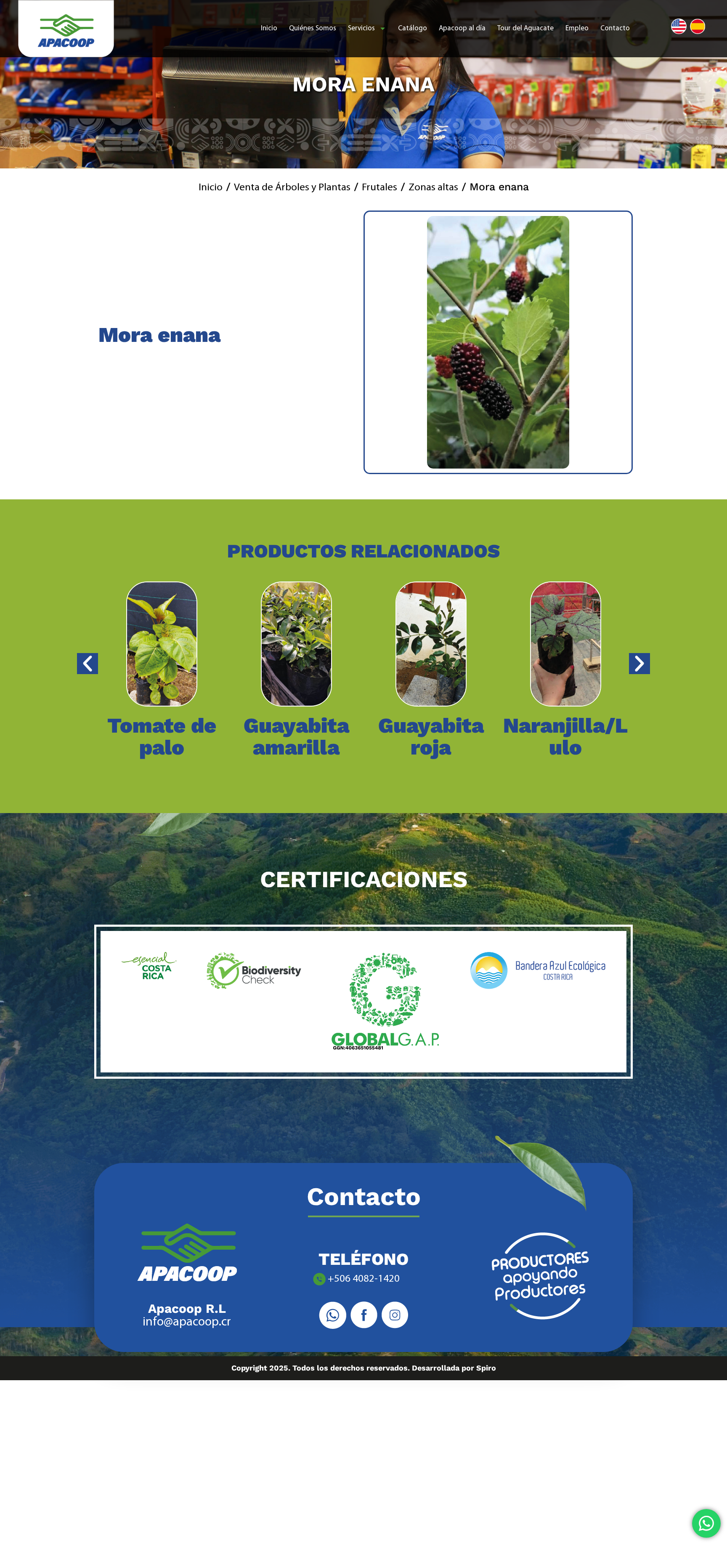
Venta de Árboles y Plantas (292, 187)
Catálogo (412, 28)
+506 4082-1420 (364, 1279)
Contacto (615, 28)
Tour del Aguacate (525, 28)
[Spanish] (697, 26)
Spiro (486, 1367)
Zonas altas (433, 187)
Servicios (361, 28)
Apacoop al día (462, 28)
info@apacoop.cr (187, 1322)
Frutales (379, 187)
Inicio (269, 28)
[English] (679, 26)
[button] (108, 663)
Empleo (577, 28)
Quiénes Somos (312, 28)
